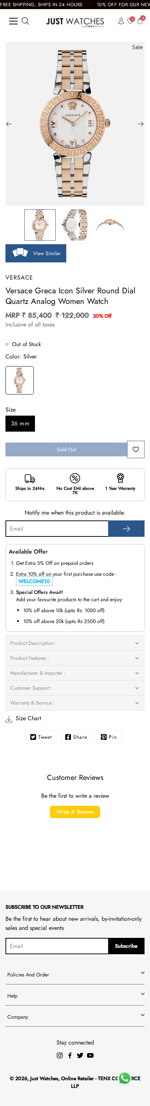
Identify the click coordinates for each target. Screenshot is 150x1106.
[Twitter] (80, 1055)
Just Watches (44, 1078)
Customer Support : (31, 687)
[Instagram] (59, 1055)
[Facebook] (70, 1055)
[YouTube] (90, 1055)
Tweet (45, 737)
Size (10, 409)
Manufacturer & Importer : (38, 673)
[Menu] (13, 21)
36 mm (20, 423)
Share (80, 737)
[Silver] (19, 381)
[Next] (140, 123)
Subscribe (126, 946)
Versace (19, 277)
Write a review (75, 812)
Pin (113, 737)
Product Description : (33, 643)
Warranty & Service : (32, 702)
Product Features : (29, 658)
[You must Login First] (136, 449)
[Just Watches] (75, 21)
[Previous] (9, 123)
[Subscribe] (126, 528)
